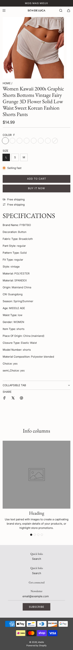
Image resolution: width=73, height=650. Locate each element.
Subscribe (36, 606)
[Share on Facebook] (4, 398)
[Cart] (68, 10)
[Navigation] (4, 10)
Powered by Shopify (36, 645)
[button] (31, 535)
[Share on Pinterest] (21, 398)
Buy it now (36, 188)
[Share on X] (13, 398)
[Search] (61, 10)
